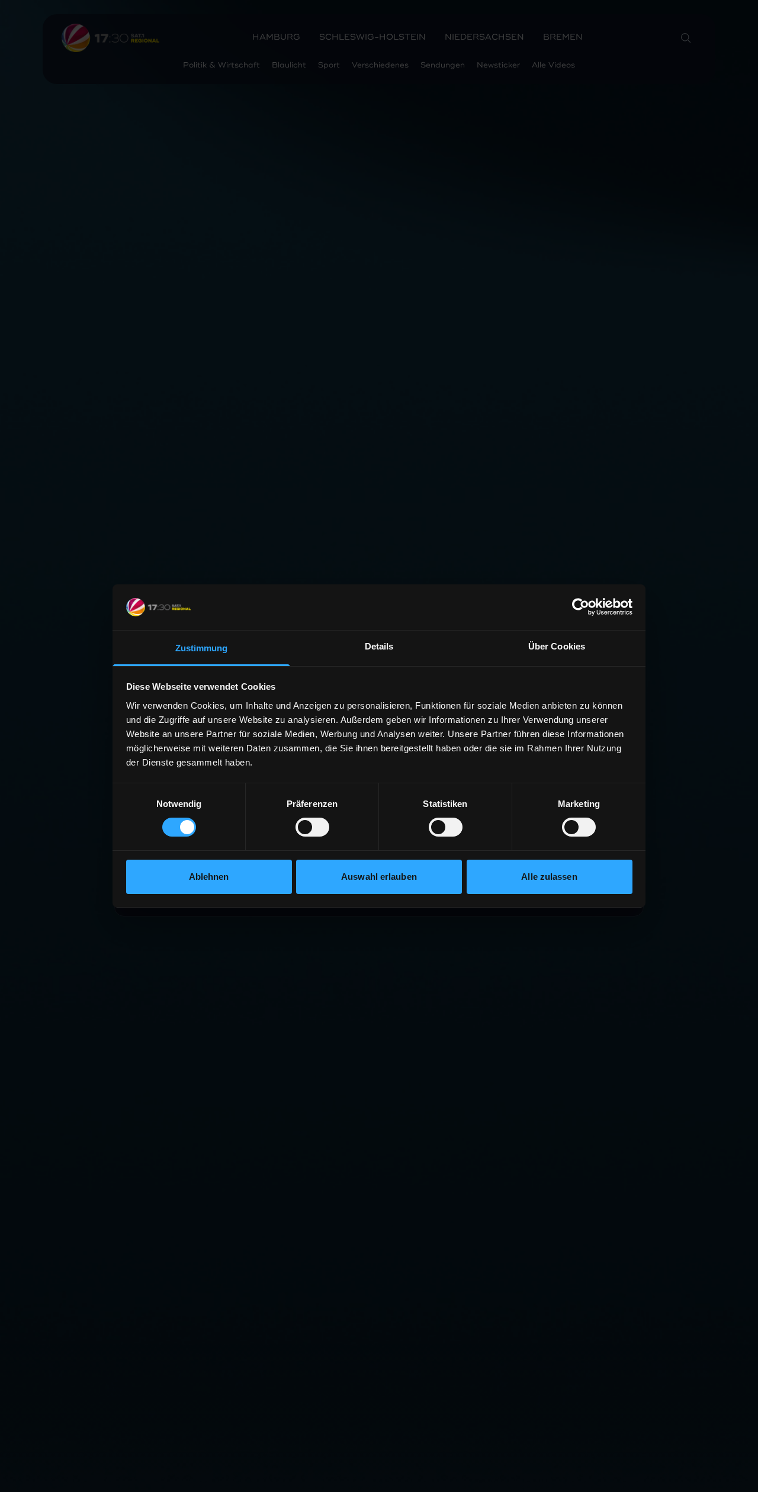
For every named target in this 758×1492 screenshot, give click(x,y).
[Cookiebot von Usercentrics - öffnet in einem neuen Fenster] (580, 607)
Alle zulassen (549, 877)
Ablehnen (209, 877)
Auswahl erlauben (379, 877)
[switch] (312, 827)
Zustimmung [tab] (201, 648)
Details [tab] (379, 646)
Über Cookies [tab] (556, 646)
